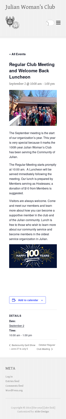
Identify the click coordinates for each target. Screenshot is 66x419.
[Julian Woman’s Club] (12, 20)
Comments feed (14, 385)
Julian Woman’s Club (30, 7)
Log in (9, 376)
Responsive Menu (58, 23)
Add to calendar (28, 300)
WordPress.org (14, 390)
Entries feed (12, 381)
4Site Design (42, 411)
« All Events (17, 54)
